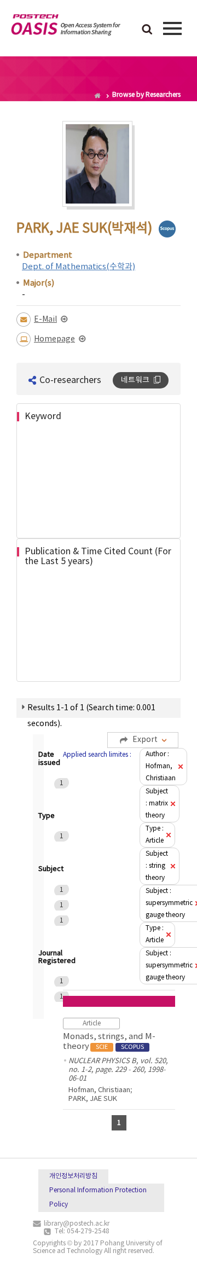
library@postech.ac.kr (76, 1223)
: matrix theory (157, 803)
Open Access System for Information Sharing (65, 26)
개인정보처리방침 (73, 1176)
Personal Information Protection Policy (98, 1197)
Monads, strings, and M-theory (109, 1041)
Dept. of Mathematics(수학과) (78, 266)
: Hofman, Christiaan (161, 766)
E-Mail (45, 319)
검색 (147, 30)
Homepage (54, 339)
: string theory (157, 866)
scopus (167, 229)
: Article (155, 834)
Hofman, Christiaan (99, 1090)
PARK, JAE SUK (92, 1099)
